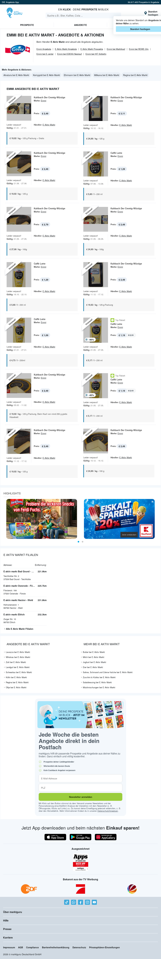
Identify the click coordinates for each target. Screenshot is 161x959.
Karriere (8, 937)
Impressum (9, 947)
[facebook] (80, 902)
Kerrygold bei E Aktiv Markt (46, 75)
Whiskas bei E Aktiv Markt (18, 657)
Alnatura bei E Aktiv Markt (16, 75)
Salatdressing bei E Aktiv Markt (97, 682)
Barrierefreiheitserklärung (55, 947)
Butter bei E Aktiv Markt (94, 652)
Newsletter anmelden (80, 797)
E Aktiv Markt (49, 124)
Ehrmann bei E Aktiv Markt (77, 75)
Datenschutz (79, 947)
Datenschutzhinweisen (107, 810)
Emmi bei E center (44, 53)
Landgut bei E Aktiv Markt (18, 667)
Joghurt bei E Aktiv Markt (94, 662)
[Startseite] (14, 13)
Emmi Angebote (43, 48)
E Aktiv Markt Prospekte (91, 48)
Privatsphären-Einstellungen (104, 947)
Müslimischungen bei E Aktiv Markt (99, 687)
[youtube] (94, 902)
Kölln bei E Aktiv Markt (16, 677)
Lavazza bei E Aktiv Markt (18, 652)
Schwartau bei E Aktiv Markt (19, 672)
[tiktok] (66, 902)
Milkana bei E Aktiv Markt (106, 75)
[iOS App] (55, 837)
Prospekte (27, 24)
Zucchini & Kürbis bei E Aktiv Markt (99, 677)
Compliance (32, 947)
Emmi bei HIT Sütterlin (96, 53)
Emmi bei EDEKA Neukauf (69, 53)
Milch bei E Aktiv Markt (93, 657)
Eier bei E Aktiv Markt (93, 667)
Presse (7, 929)
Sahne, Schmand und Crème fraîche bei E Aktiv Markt (108, 672)
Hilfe (5, 920)
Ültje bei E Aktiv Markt (16, 687)
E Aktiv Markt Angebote (66, 48)
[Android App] (80, 837)
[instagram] (87, 902)
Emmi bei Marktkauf (116, 48)
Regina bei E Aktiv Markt (135, 75)
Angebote (80, 24)
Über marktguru (12, 912)
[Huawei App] (106, 837)
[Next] (157, 519)
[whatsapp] (73, 902)
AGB (20, 947)
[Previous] (3, 519)
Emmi (43, 100)
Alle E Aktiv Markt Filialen (19, 628)
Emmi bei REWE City (139, 48)
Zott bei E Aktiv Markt (16, 662)
